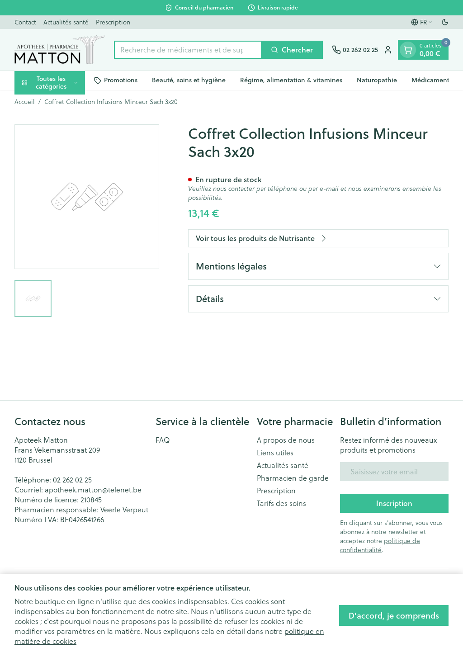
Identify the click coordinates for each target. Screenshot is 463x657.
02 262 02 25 (72, 480)
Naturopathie (377, 80)
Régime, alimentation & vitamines (291, 80)
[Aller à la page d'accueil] (59, 49)
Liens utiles (275, 453)
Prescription (113, 22)
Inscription (394, 503)
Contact (25, 22)
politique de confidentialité (380, 545)
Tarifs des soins (281, 503)
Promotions (120, 80)
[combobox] (188, 50)
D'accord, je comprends (394, 615)
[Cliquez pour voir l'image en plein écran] (87, 197)
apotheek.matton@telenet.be (93, 490)
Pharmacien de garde (293, 478)
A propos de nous (286, 440)
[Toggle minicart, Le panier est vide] (408, 50)
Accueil (24, 101)
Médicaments (431, 80)
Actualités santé (66, 22)
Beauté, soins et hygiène (189, 80)
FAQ (163, 440)
